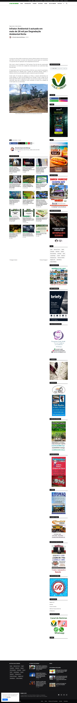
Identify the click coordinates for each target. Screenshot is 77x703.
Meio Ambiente (18, 26)
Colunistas (66, 0)
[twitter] (63, 98)
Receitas (51, 604)
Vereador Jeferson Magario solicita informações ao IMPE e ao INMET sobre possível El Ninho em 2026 (28, 201)
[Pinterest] (29, 143)
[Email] (31, 143)
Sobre (33, 0)
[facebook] (54, 98)
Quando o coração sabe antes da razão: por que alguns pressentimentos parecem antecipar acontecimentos (41, 683)
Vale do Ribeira (52, 3)
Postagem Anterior (13, 259)
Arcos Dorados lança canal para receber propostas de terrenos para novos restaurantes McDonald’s (61, 678)
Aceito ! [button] (5, 699)
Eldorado (57, 251)
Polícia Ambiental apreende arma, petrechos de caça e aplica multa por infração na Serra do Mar (15, 186)
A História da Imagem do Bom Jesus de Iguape (61, 684)
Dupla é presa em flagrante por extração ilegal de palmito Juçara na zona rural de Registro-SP (28, 169)
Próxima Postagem (43, 259)
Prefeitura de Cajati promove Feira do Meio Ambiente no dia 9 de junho (42, 219)
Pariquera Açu (18, 674)
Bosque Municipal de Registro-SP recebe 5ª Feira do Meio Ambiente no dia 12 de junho (28, 219)
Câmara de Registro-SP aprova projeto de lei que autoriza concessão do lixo (28, 234)
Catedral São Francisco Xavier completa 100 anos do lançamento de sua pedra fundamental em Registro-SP (41, 675)
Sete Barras (59, 259)
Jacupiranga (52, 255)
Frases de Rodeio (53, 606)
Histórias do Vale (56, 0)
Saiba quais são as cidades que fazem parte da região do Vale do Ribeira (61, 671)
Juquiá (58, 255)
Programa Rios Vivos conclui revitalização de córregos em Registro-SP (28, 185)
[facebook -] (18, 151)
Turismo (34, 3)
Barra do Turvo (57, 249)
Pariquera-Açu (53, 257)
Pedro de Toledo (61, 257)
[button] (64, 3)
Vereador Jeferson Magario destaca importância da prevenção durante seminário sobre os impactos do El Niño (41, 169)
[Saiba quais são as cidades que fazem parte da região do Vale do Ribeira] (52, 671)
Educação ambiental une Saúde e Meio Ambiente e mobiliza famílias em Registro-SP (14, 201)
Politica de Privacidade (39, 0)
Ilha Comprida (53, 253)
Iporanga (59, 253)
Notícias (60, 3)
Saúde (45, 3)
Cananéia (52, 251)
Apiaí (51, 249)
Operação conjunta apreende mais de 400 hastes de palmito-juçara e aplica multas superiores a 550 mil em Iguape (14, 169)
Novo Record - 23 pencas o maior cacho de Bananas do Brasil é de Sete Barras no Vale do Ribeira (41, 667)
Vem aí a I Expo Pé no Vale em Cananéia (41, 234)
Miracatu (63, 255)
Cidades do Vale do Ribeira (48, 0)
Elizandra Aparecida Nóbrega (22, 148)
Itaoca (24, 670)
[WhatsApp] (26, 143)
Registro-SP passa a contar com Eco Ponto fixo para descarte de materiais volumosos (41, 186)
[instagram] (63, 101)
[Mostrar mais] (33, 143)
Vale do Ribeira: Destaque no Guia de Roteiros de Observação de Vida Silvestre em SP (15, 235)
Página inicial (11, 26)
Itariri (64, 253)
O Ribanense (52, 610)
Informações (28, 3)
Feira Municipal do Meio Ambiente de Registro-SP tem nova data (14, 219)
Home (30, 0)
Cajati (63, 249)
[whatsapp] (54, 101)
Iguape (62, 251)
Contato (61, 0)
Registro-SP (52, 259)
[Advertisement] (38, 15)
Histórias (40, 3)
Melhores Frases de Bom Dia (55, 608)
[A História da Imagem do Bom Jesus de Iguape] (52, 685)
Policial (19, 140)
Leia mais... (9, 697)
